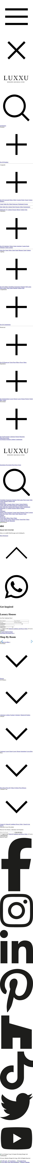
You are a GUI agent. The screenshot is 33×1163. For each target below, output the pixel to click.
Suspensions (17, 286)
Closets (26, 200)
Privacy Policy (19, 824)
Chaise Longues (9, 247)
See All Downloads (4, 436)
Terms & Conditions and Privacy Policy (18, 628)
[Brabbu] (19, 1162)
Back (4, 535)
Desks (22, 200)
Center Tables (3, 204)
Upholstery (2, 511)
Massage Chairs (22, 250)
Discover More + (6, 642)
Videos (4, 400)
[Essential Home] (21, 1161)
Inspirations (3, 465)
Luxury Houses (21, 399)
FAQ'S (1, 825)
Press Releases (22, 788)
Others (24, 362)
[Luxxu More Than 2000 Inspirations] (9, 1162)
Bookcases (15, 204)
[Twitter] (16, 1122)
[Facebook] (16, 890)
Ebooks (17, 436)
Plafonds (15, 288)
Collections (2, 715)
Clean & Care (26, 824)
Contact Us (2, 824)
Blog (1, 400)
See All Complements (5, 324)
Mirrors (18, 209)
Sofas (1, 250)
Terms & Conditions (11, 824)
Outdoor (23, 209)
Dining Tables (12, 200)
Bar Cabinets (9, 207)
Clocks (11, 362)
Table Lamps (10, 288)
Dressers (14, 209)
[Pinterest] (16, 1012)
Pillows (18, 362)
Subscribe (18, 832)
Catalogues (12, 436)
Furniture (8, 439)
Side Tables (3, 207)
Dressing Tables (19, 207)
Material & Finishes (25, 715)
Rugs (14, 362)
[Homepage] (16, 90)
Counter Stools (25, 246)
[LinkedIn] (16, 967)
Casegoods (2, 502)
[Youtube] (16, 1152)
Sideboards (2, 209)
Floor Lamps (3, 288)
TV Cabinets (9, 209)
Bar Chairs (5, 250)
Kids (26, 209)
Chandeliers (11, 286)
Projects (27, 399)
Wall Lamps (28, 286)
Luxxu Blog (30, 751)
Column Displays (23, 504)
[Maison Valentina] (25, 1162)
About (7, 438)
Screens (26, 204)
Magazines (22, 436)
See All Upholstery (4, 246)
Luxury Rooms (13, 399)
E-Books (17, 788)
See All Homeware (4, 362)
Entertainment (26, 207)
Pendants (23, 286)
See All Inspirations (4, 399)
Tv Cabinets (9, 508)
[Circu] (7, 1161)
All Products (3, 125)
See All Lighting (4, 286)
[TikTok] (16, 1089)
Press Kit (8, 788)
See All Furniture (4, 162)
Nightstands (21, 204)
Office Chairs (12, 250)
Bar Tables (9, 204)
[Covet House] (12, 1161)
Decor (21, 362)
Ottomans (2, 247)
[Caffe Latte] (3, 1161)
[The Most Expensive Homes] (16, 1161)
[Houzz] (16, 1050)
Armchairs (19, 246)
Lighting (13, 439)
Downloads (9, 465)
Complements (19, 439)
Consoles (19, 200)
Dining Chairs (13, 246)
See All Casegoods (4, 200)
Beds (14, 207)
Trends (31, 399)
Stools (16, 250)
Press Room (3, 438)
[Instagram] (16, 929)
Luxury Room (9, 751)
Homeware (2, 516)
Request (2, 630)
